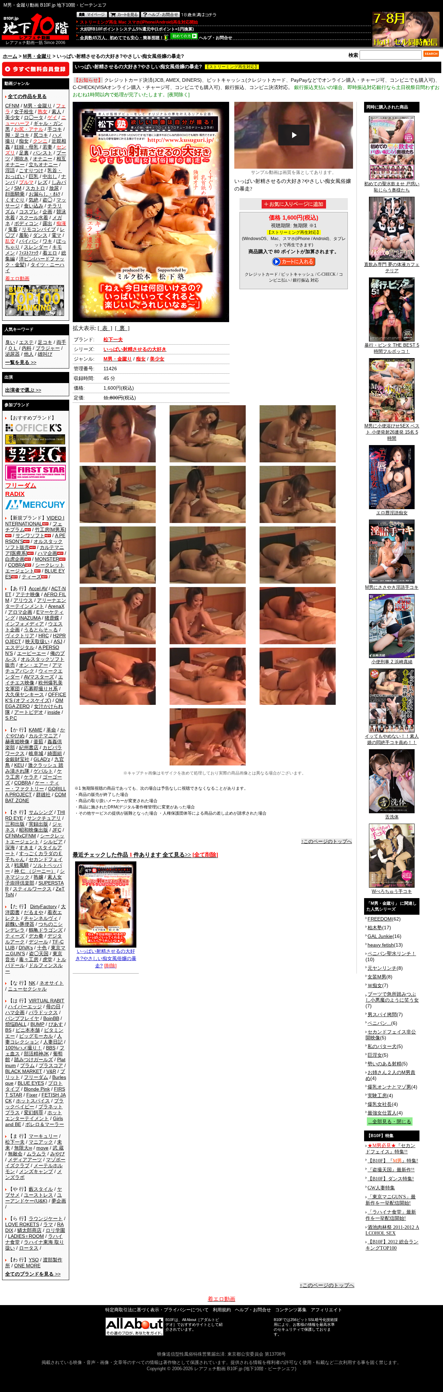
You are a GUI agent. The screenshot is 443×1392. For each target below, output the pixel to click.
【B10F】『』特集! (393, 1160)
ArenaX (56, 606)
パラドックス (43, 1012)
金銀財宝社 (17, 759)
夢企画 (59, 1201)
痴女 (24, 141)
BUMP (37, 1024)
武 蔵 (58, 1148)
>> (20, 362)
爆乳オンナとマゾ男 (389, 1087)
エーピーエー (31, 653)
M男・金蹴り (37, 56)
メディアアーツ (25, 1159)
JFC (56, 830)
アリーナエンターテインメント (35, 603)
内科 (26, 348)
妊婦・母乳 (26, 147)
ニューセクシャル (27, 989)
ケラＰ (31, 777)
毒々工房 (28, 959)
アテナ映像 (28, 594)
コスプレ (28, 211)
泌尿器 (12, 354)
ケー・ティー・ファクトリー (32, 785)
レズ (42, 182)
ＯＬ (13, 348)
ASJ (58, 641)
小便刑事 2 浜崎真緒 (392, 661)
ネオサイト (51, 983)
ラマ (48, 1224)
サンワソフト (30, 535)
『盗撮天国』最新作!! (391, 1169)
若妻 (47, 147)
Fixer (31, 1095)
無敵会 (15, 1153)
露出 (47, 223)
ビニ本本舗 (28, 1030)
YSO (34, 1259)
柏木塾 (375, 927)
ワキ (47, 241)
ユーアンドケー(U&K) (33, 1198)
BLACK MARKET (23, 1071)
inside (53, 712)
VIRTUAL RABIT (46, 1000)
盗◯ (47, 200)
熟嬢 (38, 877)
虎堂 (47, 959)
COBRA (16, 565)
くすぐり (15, 200)
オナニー (42, 158)
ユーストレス (38, 1195)
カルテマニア (43, 735)
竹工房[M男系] (50, 529)
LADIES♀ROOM (26, 1236)
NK (32, 983)
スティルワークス (32, 889)
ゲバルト (43, 771)
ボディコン (26, 223)
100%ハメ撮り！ (23, 1047)
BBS (50, 1047)
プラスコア (51, 1065)
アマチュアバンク (33, 668)
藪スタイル (41, 1189)
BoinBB (51, 1018)
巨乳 (33, 176)
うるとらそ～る (41, 629)
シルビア (53, 841)
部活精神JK (36, 1053)
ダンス (40, 235)
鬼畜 (13, 229)
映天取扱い (37, 641)
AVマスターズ (39, 677)
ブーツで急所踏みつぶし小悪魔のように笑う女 (392, 997)
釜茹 (38, 741)
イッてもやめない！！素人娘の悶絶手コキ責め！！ (392, 739)
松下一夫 (15, 1142)
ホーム (10, 56)
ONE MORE (27, 1265)
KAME (35, 730)
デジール (38, 942)
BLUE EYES (31, 1083)
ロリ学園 (55, 1230)
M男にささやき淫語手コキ (391, 587)
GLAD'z (42, 759)
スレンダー (36, 247)
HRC (43, 635)
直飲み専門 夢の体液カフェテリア (391, 267)
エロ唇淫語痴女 (392, 512)
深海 (10, 847)
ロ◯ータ (33, 117)
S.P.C (11, 718)
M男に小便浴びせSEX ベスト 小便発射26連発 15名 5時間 (391, 432)
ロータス (28, 1248)
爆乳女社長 (380, 1104)
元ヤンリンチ (382, 968)
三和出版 (15, 824)
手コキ (54, 129)
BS (8, 1030)
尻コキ (41, 135)
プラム (27, 1065)
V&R (51, 1071)
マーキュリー (43, 1136)
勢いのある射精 (384, 1063)
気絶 (33, 200)
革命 (51, 730)
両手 (61, 342)
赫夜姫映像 (17, 741)
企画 (47, 211)
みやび (57, 1153)
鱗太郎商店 (29, 1230)
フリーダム (36, 1077)
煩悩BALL (15, 1024)
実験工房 (377, 1095)
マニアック (41, 1142)
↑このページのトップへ (326, 841)
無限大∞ (23, 1148)
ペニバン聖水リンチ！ (392, 953)
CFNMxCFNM (20, 836)
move (42, 1148)
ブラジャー (48, 348)
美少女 (12, 117)
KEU (19, 765)
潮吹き (21, 158)
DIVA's (26, 947)
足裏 (24, 153)
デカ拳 (36, 936)
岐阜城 (36, 753)
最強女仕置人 (382, 1113)
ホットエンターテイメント (33, 1115)
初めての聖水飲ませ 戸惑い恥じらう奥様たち (391, 187)
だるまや (33, 912)
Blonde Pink (37, 1089)
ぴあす (55, 1024)
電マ (56, 235)
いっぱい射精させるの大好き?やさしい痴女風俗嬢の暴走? (105, 958)
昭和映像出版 (33, 830)
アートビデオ (28, 712)
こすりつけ (31, 170)
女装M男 (377, 976)
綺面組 (54, 753)
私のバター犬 (382, 1046)
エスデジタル (19, 647)
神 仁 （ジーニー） (35, 871)
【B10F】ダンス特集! (391, 1178)
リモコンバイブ (39, 229)
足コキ (45, 342)
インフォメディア (24, 624)
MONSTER (47, 559)
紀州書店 (28, 747)
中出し (50, 176)
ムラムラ (36, 1153)
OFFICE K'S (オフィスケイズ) (35, 697)
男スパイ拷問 (382, 1014)
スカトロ (35, 188)
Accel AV (38, 588)
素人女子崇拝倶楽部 (33, 880)
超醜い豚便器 (19, 924)
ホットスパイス (33, 1100)
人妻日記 (53, 1042)
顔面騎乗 (15, 194)
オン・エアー (33, 665)
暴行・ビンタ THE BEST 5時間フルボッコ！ (391, 348)
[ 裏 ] (122, 328)
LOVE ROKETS (22, 1224)
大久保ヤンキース (24, 694)
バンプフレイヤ (22, 1018)
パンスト (42, 153)
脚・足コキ (17, 135)
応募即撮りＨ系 (41, 688)
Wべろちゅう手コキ (392, 891)
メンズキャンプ (36, 1171)
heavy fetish (381, 945)
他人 (29, 354)
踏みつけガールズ (33, 1059)
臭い (10, 342)
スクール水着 (33, 217)
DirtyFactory (43, 906)
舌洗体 (392, 816)
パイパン (28, 241)
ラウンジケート (46, 1218)
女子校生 (24, 111)
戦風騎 (21, 865)
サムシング (41, 812)
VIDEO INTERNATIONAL (34, 520)
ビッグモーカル (36, 1036)
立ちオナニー (43, 164)
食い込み (33, 206)
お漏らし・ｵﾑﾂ (44, 194)
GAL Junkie (380, 936)
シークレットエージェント (34, 838)
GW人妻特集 (381, 1187)
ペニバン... (379, 1023)
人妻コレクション (33, 1039)
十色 (42, 947)
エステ (26, 342)
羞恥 (24, 235)
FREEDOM (380, 919)
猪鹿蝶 (52, 618)
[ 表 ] (105, 328)
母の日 (53, 1006)
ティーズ (31, 576)
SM (17, 188)
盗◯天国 (38, 953)
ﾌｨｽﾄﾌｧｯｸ (28, 253)
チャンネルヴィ (41, 918)
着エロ (50, 253)
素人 (56, 111)
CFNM (12, 105)
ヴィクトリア (19, 635)
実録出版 (38, 824)
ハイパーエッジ (25, 1006)
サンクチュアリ (44, 818)
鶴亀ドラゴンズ (46, 930)
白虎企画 (15, 559)
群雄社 (43, 794)
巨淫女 (375, 1055)
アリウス (23, 600)
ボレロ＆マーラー (44, 1124)
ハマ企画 (47, 553)
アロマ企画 (20, 612)
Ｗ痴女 (375, 985)
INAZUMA (29, 618)
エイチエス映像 (34, 679)
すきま (26, 847)
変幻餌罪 (33, 1112)
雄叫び (45, 354)
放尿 (54, 188)
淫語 (10, 170)
